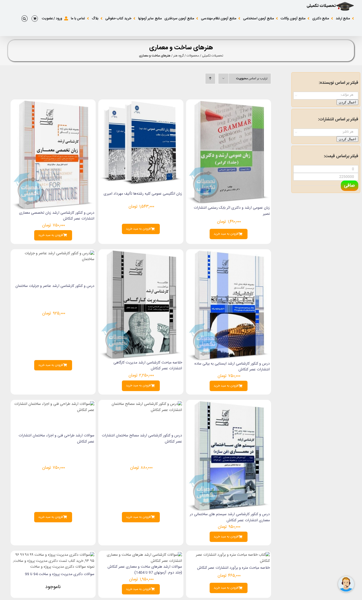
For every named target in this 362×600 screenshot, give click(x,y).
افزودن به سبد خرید (226, 234)
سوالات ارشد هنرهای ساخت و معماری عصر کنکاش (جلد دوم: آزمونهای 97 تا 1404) (145, 570)
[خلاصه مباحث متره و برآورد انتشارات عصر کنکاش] (228, 555)
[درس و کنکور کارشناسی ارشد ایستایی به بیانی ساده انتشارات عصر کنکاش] (228, 253)
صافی (349, 186)
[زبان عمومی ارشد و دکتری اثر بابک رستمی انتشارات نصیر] (228, 103)
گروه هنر (178, 55)
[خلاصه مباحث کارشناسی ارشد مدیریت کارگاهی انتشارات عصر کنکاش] (141, 253)
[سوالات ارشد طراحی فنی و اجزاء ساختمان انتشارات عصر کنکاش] (53, 404)
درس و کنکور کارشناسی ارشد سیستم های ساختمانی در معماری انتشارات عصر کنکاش (230, 517)
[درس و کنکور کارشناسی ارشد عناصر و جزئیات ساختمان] (53, 253)
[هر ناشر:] (326, 132)
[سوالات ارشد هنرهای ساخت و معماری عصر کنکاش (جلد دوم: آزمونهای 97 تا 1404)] (141, 555)
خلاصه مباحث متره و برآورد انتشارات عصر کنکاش (233, 568)
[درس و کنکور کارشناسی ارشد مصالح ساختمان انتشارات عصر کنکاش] (141, 404)
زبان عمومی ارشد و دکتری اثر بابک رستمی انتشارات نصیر (232, 211)
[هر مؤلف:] (326, 95)
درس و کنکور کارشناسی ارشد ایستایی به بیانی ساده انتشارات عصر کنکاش (232, 367)
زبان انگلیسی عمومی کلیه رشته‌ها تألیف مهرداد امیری (143, 194)
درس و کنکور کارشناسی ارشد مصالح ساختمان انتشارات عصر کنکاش (142, 438)
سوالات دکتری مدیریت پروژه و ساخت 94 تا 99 (59, 574)
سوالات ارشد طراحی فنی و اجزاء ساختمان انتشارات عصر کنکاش (56, 438)
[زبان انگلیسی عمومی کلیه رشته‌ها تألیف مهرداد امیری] (141, 103)
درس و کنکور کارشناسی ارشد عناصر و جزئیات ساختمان (54, 286)
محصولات (193, 55)
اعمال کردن (347, 102)
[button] (24, 18)
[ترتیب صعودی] (210, 78)
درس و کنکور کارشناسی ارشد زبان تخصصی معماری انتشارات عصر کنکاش (56, 216)
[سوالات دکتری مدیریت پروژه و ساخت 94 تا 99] (53, 555)
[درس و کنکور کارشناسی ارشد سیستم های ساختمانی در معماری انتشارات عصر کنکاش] (228, 404)
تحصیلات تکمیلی (212, 55)
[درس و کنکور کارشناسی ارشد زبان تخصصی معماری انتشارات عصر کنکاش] (53, 103)
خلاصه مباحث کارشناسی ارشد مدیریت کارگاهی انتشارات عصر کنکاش (147, 366)
